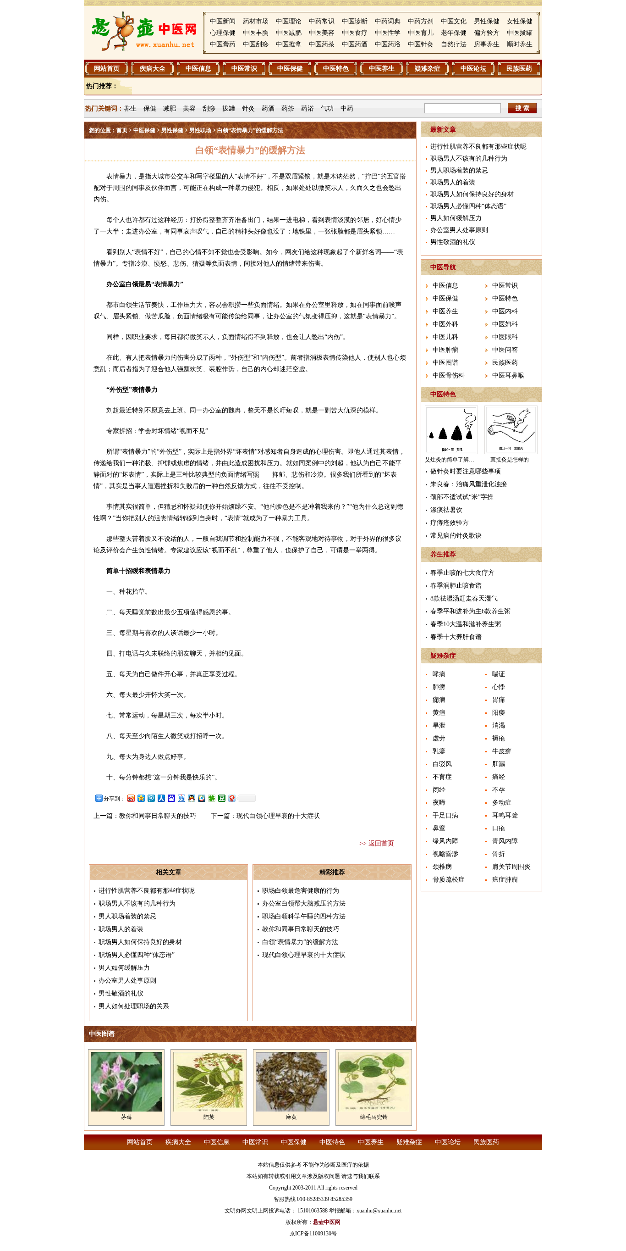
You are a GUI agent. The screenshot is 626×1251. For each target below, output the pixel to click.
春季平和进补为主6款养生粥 (470, 611)
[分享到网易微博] (231, 798)
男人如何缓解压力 (124, 967)
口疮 (498, 828)
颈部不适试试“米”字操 (462, 497)
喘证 (498, 674)
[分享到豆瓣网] (221, 798)
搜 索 (522, 108)
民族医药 (519, 68)
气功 (327, 108)
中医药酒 (355, 44)
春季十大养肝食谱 (456, 637)
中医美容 (322, 32)
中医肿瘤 (445, 349)
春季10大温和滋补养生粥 (465, 624)
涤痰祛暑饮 (446, 509)
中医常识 (244, 68)
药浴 (307, 108)
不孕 (498, 789)
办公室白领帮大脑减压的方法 (304, 903)
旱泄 (439, 725)
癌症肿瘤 (505, 879)
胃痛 (498, 699)
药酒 (268, 108)
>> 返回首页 (376, 843)
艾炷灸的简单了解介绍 (452, 459)
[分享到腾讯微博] (151, 798)
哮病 (439, 674)
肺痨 (439, 687)
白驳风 (442, 764)
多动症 (501, 802)
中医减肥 (289, 32)
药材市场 (256, 21)
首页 (121, 130)
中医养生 (382, 68)
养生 (130, 108)
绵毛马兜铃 (374, 1117)
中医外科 (445, 324)
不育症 (442, 776)
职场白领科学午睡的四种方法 (304, 916)
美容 (189, 108)
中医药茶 (322, 44)
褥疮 (498, 738)
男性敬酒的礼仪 (121, 993)
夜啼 (439, 802)
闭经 (439, 789)
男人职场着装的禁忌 (127, 916)
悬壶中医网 (326, 1222)
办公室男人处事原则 (127, 980)
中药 (346, 108)
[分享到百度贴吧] (181, 798)
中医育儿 (421, 32)
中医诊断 (355, 21)
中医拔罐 (520, 32)
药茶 (287, 108)
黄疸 (439, 712)
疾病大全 (152, 68)
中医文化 (454, 21)
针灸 (248, 108)
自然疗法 (454, 44)
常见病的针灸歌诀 (456, 535)
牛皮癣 (501, 751)
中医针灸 (421, 44)
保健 (149, 108)
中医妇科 (505, 324)
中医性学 (388, 32)
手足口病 (445, 815)
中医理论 (289, 21)
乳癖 (439, 751)
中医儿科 (445, 337)
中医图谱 (445, 362)
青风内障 (505, 841)
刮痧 (209, 108)
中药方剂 (421, 21)
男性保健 (487, 21)
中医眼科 (505, 337)
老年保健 (454, 32)
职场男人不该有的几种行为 (137, 903)
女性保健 (520, 21)
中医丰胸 (256, 32)
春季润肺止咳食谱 (456, 585)
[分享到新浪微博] (131, 798)
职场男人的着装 (121, 929)
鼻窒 (439, 828)
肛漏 (498, 764)
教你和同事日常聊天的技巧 (157, 815)
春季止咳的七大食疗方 (462, 572)
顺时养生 (520, 44)
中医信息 (198, 68)
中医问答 (505, 349)
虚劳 (439, 738)
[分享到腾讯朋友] (211, 798)
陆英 (208, 1117)
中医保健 (290, 68)
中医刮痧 (256, 44)
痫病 (439, 699)
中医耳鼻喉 (508, 375)
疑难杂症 (427, 68)
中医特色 (336, 68)
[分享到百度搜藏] (171, 798)
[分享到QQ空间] (141, 798)
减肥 (169, 108)
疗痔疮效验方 (449, 522)
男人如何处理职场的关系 (134, 1006)
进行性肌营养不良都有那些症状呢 (147, 890)
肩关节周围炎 (511, 866)
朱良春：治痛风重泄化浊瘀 (468, 484)
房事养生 (487, 44)
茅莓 (126, 1117)
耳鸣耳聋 (505, 815)
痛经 (498, 776)
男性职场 (200, 130)
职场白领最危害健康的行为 (300, 890)
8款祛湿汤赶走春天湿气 (464, 598)
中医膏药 (223, 44)
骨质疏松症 (449, 879)
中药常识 (322, 21)
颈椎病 (442, 866)
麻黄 (291, 1117)
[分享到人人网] (161, 798)
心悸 (498, 687)
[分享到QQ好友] (191, 798)
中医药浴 (388, 44)
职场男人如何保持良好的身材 (140, 942)
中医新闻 (223, 21)
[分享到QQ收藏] (201, 798)
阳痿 (498, 712)
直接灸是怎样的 (509, 459)
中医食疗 (355, 32)
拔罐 (228, 108)
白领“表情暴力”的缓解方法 (300, 942)
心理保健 (223, 32)
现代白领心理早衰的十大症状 (278, 815)
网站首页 (107, 68)
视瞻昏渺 (445, 854)
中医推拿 (289, 44)
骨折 (498, 854)
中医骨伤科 (449, 375)
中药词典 (388, 21)
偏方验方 (487, 32)
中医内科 (505, 311)
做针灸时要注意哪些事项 (465, 471)
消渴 (498, 725)
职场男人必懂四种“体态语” (137, 954)
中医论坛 (473, 68)
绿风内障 (445, 841)
